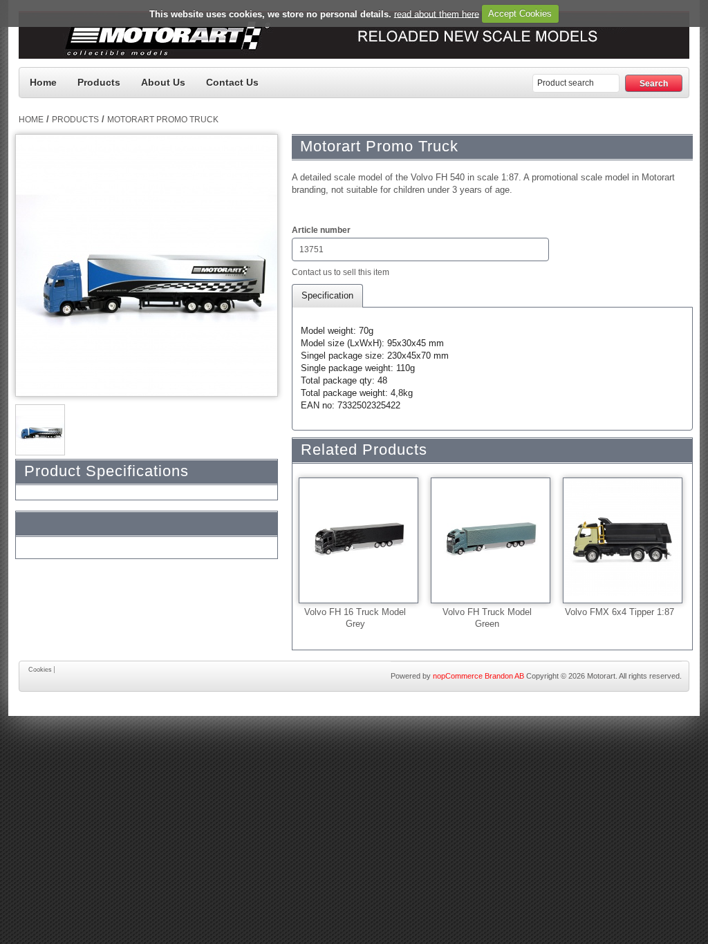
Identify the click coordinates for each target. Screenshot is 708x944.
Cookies (40, 669)
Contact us (232, 82)
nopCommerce (458, 676)
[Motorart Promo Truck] (40, 450)
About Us (163, 82)
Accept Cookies (520, 13)
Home (43, 82)
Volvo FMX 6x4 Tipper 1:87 (619, 612)
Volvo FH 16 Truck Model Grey (355, 613)
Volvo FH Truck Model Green (487, 613)
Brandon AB (504, 676)
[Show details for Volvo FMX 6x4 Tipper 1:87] (623, 592)
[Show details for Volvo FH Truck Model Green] (491, 592)
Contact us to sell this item (340, 272)
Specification (327, 295)
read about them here (436, 13)
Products (98, 82)
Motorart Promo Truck (162, 119)
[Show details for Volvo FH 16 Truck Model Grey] (359, 592)
